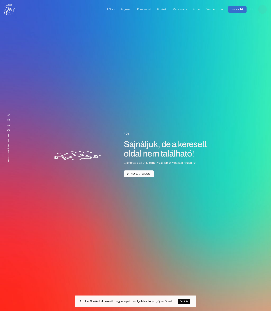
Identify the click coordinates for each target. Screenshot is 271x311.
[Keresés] (252, 9)
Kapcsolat (237, 9)
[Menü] (262, 9)
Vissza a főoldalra (140, 173)
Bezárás (184, 301)
